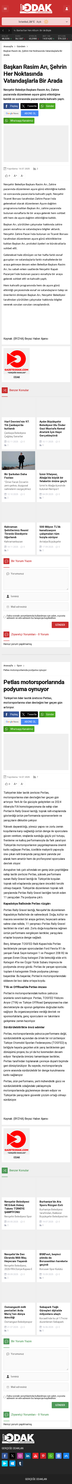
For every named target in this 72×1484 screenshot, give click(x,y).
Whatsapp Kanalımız (21, 120)
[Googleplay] (5, 1463)
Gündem (21, 46)
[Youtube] (35, 1456)
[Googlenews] (59, 1456)
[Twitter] (12, 1456)
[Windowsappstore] (12, 1463)
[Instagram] (20, 1456)
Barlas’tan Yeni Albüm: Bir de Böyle (34, 30)
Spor (19, 665)
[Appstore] (66, 1456)
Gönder (50, 106)
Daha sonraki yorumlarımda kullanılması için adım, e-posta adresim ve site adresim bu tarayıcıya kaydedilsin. (36, 617)
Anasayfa (8, 46)
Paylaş (14, 106)
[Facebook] (5, 1456)
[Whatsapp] (51, 1456)
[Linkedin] (28, 1456)
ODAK (16, 377)
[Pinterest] (43, 1456)
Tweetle (32, 106)
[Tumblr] (20, 1463)
